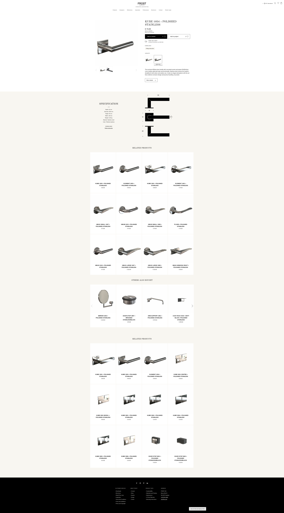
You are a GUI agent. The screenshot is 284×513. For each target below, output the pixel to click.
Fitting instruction (150, 48)
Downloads (118, 491)
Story (132, 493)
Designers (122, 10)
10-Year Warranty (150, 497)
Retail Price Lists (120, 495)
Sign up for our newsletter (197, 508)
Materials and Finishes (151, 493)
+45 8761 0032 (164, 497)
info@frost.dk (164, 499)
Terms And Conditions (121, 499)
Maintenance (149, 495)
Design (132, 497)
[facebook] (137, 483)
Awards (133, 495)
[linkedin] (147, 483)
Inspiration (137, 10)
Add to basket (151, 36)
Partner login (168, 10)
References (129, 10)
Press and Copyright (120, 503)
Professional (146, 10)
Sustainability (149, 491)
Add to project (174, 36)
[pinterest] (144, 483)
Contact (160, 10)
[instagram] (140, 483)
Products (115, 10)
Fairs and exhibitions (121, 501)
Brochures (153, 10)
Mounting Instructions (151, 499)
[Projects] (278, 3)
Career (132, 499)
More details (150, 80)
